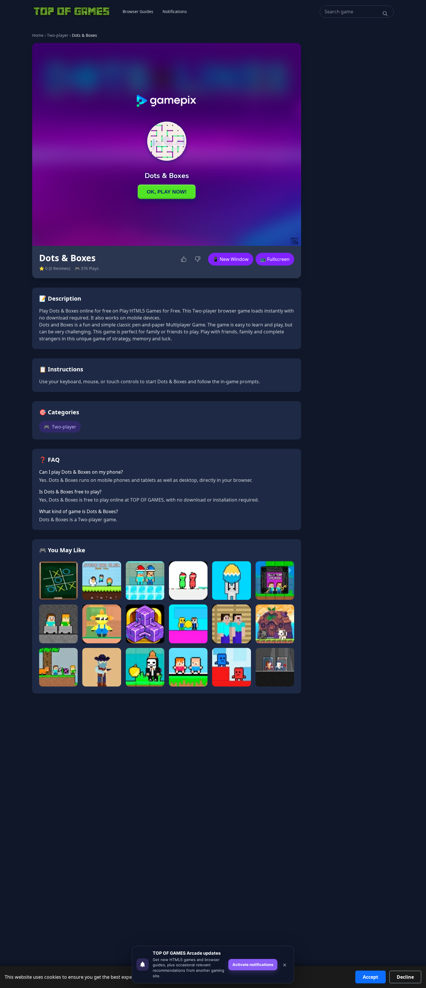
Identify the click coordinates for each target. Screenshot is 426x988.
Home (37, 35)
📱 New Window (231, 259)
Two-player (57, 35)
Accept (370, 977)
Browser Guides (138, 11)
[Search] (385, 13)
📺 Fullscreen (275, 259)
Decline (405, 977)
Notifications (175, 11)
